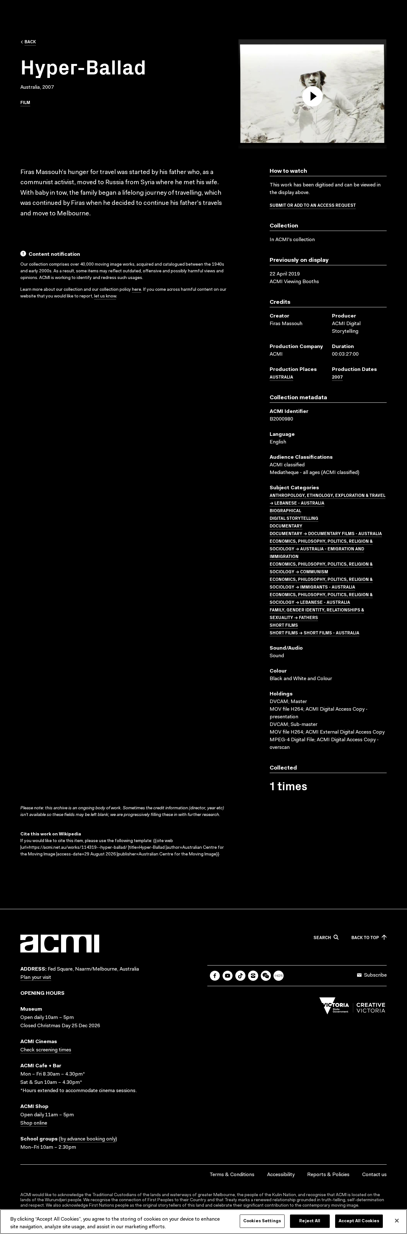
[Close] (397, 1221)
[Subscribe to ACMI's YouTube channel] (228, 976)
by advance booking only (87, 1139)
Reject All (309, 1221)
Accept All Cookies (359, 1221)
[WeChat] (266, 976)
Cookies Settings (262, 1221)
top (365, 937)
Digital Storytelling (294, 518)
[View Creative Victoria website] (352, 1007)
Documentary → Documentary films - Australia (326, 533)
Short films (284, 625)
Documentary (286, 525)
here (136, 290)
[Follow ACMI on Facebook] (215, 976)
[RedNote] (278, 976)
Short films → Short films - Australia (314, 632)
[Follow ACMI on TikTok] (240, 976)
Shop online (33, 1123)
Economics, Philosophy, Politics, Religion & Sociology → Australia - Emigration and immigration (321, 548)
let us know (105, 296)
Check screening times (45, 1050)
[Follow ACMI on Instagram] (253, 976)
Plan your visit (35, 977)
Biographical (285, 510)
